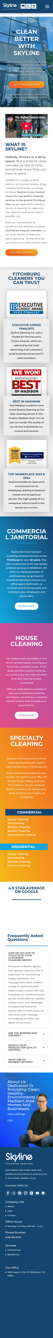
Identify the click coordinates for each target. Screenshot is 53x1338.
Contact (11, 1215)
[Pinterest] (19, 1193)
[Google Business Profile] (43, 1193)
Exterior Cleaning (19, 831)
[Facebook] (7, 1193)
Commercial (13, 1250)
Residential (13, 1254)
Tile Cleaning (16, 823)
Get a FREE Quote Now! (26, 84)
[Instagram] (25, 1193)
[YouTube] (37, 1193)
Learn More (26, 606)
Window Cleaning (19, 827)
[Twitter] (13, 1193)
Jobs (9, 1211)
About (10, 1206)
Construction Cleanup (22, 834)
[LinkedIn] (31, 1193)
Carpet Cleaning (18, 819)
